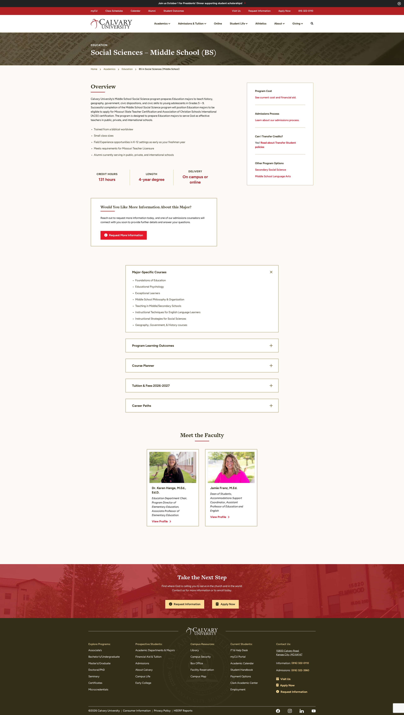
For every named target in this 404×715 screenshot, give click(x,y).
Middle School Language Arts (273, 176)
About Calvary (144, 670)
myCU (94, 11)
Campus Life (142, 676)
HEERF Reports (183, 710)
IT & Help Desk (239, 650)
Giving (296, 23)
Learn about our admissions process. (277, 120)
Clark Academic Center (244, 683)
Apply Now (284, 11)
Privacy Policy (162, 710)
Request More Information (126, 235)
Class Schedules (114, 11)
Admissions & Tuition (191, 23)
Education (127, 69)
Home (94, 69)
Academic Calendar (242, 663)
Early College (143, 683)
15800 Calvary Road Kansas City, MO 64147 (289, 653)
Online (218, 23)
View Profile (160, 521)
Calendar (135, 11)
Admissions (142, 663)
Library (194, 650)
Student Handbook (241, 670)
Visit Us (236, 11)
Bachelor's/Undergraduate (104, 657)
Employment (237, 689)
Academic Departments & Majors (155, 650)
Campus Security (200, 657)
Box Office (196, 663)
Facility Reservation (202, 670)
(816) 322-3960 (300, 670)
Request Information (259, 11)
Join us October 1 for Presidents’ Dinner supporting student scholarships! (200, 3)
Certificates (95, 683)
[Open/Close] (271, 272)
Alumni (152, 11)
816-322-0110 (305, 11)
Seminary (93, 676)
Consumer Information (137, 710)
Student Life (237, 23)
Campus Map (198, 676)
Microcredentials (98, 689)
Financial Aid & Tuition (148, 657)
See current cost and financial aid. (275, 97)
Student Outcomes (173, 11)
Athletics (260, 23)
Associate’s (95, 650)
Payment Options (240, 676)
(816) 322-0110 (300, 663)
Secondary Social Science (270, 170)
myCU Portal (238, 657)
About (278, 23)
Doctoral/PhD (96, 670)
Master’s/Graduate (99, 663)
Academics (161, 23)
